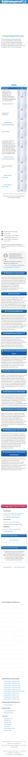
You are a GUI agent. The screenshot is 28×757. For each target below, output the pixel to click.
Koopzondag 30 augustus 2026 (11, 681)
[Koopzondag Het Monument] (19, 620)
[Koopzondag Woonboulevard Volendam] (19, 670)
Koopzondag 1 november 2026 (11, 699)
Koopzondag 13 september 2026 (12, 685)
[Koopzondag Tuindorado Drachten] (7, 665)
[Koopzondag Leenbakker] (19, 638)
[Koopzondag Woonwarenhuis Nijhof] (19, 674)
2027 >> (25, 85)
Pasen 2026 (7, 726)
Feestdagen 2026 (8, 718)
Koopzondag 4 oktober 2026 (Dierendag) (14, 691)
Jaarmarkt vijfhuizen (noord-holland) (11, 529)
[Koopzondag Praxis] (19, 652)
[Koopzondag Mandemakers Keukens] (19, 643)
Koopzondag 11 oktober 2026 (11, 693)
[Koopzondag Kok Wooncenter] (19, 633)
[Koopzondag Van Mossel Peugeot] (19, 665)
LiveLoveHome (7, 724)
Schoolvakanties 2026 (9, 728)
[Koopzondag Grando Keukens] (19, 615)
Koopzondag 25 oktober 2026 (11, 697)
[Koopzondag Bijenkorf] (19, 606)
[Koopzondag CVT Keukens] (7, 611)
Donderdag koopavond (9, 710)
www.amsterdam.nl (14, 540)
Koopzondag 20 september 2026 (12, 687)
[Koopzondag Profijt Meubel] (7, 656)
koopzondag (17, 567)
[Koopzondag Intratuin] (7, 629)
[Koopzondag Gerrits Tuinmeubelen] (7, 615)
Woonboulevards (8, 705)
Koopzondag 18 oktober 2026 (11, 695)
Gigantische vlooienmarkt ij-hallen (11, 522)
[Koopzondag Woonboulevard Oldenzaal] (7, 670)
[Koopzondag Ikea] (7, 624)
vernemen (12, 47)
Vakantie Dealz (7, 730)
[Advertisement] (14, 20)
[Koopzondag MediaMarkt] (19, 647)
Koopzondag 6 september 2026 (12, 683)
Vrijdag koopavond (8, 712)
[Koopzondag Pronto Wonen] (19, 656)
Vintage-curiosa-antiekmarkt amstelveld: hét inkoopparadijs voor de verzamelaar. (13, 514)
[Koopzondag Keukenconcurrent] (19, 629)
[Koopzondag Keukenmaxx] (7, 633)
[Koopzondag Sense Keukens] (19, 661)
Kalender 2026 (7, 720)
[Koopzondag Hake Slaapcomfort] (7, 620)
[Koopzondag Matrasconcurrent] (7, 647)
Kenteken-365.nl (8, 722)
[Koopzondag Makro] (7, 643)
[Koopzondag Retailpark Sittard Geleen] (7, 661)
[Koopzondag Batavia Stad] (7, 606)
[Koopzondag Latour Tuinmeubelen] (7, 638)
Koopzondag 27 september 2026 (12, 689)
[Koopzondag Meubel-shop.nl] (7, 652)
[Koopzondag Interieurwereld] (19, 624)
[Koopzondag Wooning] (7, 674)
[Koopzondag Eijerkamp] (19, 611)
